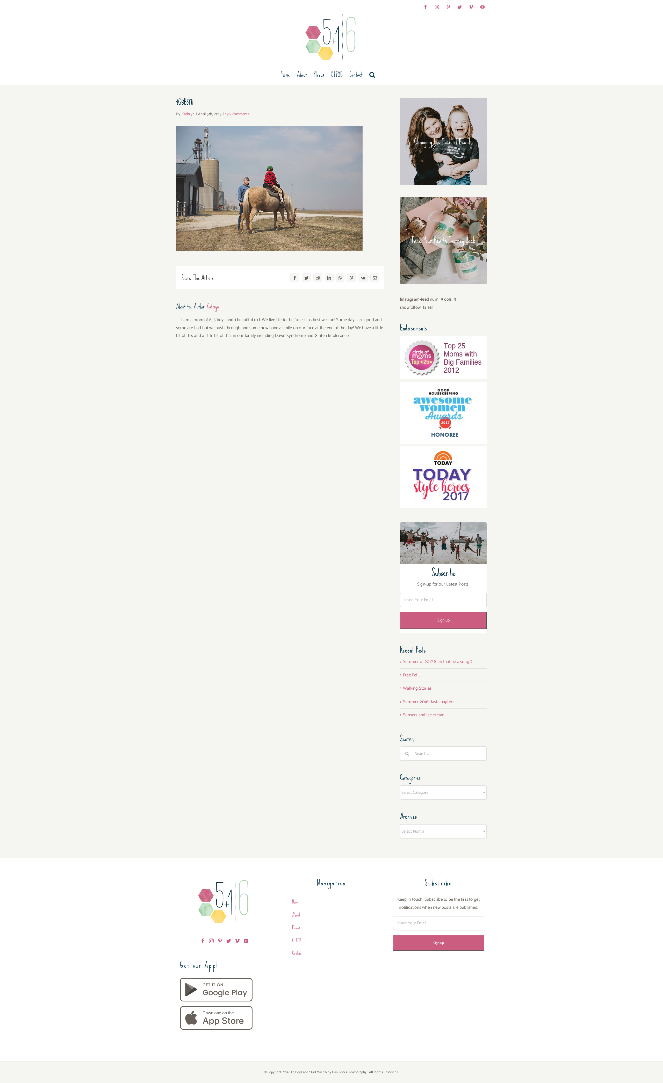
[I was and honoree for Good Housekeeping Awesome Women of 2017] (443, 385)
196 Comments (237, 114)
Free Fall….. (412, 675)
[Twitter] (228, 940)
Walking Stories (417, 688)
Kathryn (188, 114)
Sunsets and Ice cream (423, 715)
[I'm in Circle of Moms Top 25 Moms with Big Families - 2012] (443, 339)
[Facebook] (202, 940)
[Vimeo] (237, 940)
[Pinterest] (220, 940)
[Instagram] (211, 940)
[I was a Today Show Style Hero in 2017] (443, 450)
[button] (372, 74)
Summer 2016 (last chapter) (428, 701)
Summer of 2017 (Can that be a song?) (437, 661)
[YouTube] (246, 940)
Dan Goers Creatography (349, 1072)
